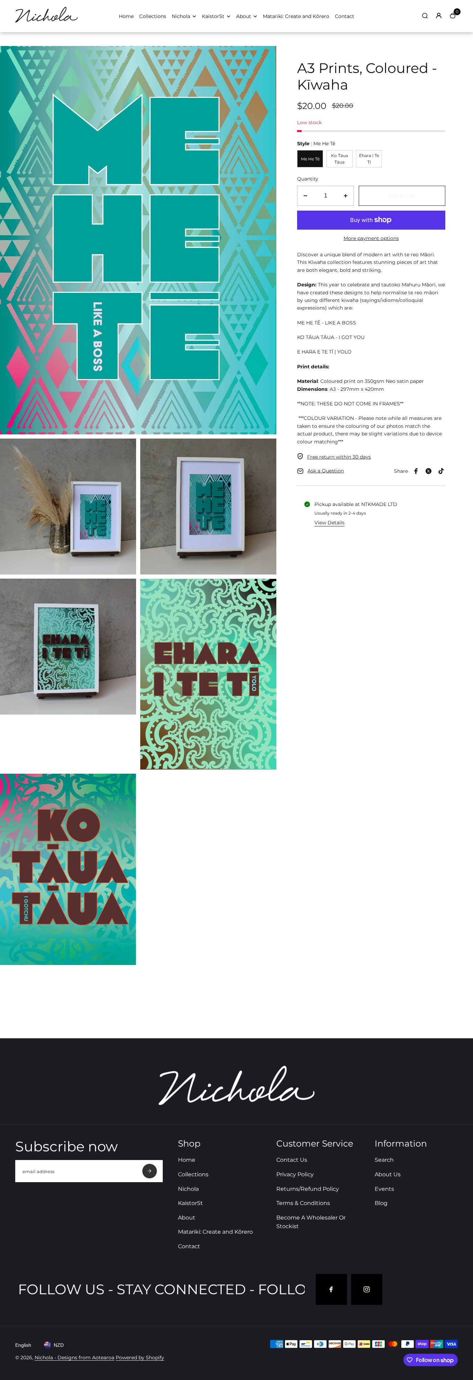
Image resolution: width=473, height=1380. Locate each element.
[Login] (439, 15)
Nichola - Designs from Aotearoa (74, 1357)
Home (126, 16)
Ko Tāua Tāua (339, 159)
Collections (152, 16)
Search (384, 1160)
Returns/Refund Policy (307, 1189)
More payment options (371, 238)
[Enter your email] (149, 1171)
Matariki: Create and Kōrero (296, 16)
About (243, 16)
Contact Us (291, 1160)
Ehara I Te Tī (369, 159)
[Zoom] (266, 56)
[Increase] (346, 196)
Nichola (181, 16)
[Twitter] (429, 471)
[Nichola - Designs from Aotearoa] (46, 23)
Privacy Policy (295, 1174)
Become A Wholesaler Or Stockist (311, 1222)
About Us (388, 1174)
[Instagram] (366, 1289)
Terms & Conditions (303, 1203)
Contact (344, 16)
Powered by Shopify (140, 1357)
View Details (329, 522)
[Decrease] (305, 196)
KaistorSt (213, 16)
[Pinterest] (441, 471)
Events (384, 1189)
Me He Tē (310, 159)
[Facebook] (416, 471)
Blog (381, 1203)
